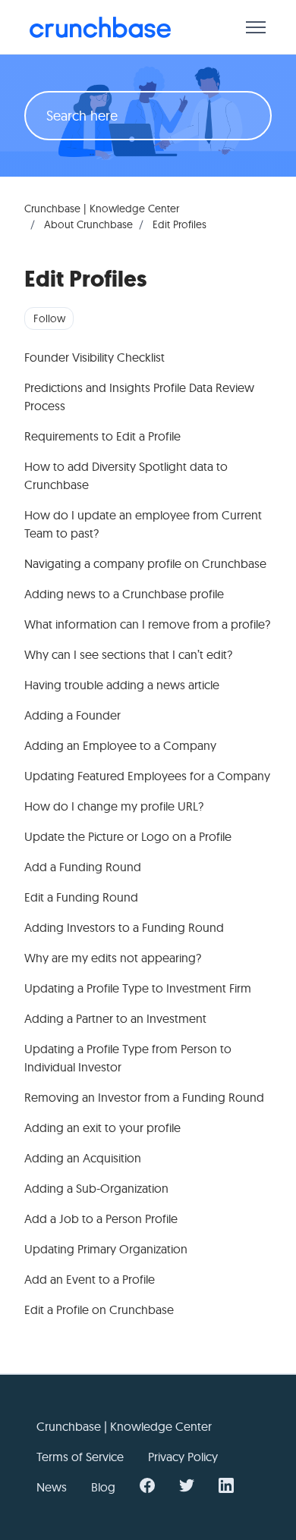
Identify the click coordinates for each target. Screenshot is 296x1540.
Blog (103, 1487)
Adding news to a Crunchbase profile (124, 593)
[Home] (100, 27)
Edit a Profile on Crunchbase (99, 1309)
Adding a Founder (72, 715)
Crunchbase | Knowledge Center (101, 208)
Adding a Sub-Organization (96, 1188)
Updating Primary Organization (105, 1248)
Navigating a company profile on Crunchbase (145, 563)
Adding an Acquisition (82, 1157)
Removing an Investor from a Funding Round (144, 1097)
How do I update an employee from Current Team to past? (143, 524)
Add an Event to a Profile (89, 1279)
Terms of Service (80, 1456)
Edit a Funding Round (81, 897)
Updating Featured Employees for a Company (147, 775)
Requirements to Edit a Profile (102, 436)
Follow (49, 318)
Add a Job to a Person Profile (101, 1218)
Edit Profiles (179, 224)
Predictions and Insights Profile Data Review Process (139, 396)
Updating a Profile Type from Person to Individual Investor (127, 1057)
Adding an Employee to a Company (120, 745)
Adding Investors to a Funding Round (124, 927)
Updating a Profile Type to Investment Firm (137, 988)
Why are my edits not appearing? (112, 957)
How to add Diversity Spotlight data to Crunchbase (126, 475)
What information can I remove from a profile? (147, 624)
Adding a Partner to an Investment (115, 1018)
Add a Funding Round (82, 866)
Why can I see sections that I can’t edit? (128, 654)
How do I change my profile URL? (113, 806)
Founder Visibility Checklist (94, 357)
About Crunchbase (88, 224)
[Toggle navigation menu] (256, 27)
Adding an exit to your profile (102, 1127)
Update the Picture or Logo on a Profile (127, 836)
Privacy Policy (183, 1456)
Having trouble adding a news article (121, 684)
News (51, 1487)
